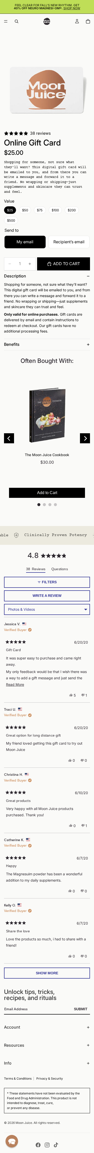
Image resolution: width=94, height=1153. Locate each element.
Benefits (12, 344)
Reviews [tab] (35, 570)
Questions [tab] (59, 570)
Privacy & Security (49, 1078)
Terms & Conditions (18, 1078)
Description (15, 275)
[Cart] (87, 21)
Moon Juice (24, 1123)
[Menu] (6, 21)
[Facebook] (38, 1145)
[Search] (16, 21)
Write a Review (55, 597)
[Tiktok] (56, 1145)
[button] (12, 1141)
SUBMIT (80, 1009)
